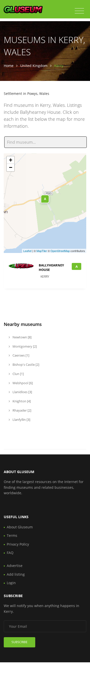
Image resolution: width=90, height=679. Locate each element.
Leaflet (27, 251)
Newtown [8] (22, 337)
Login (11, 582)
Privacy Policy (18, 544)
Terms (12, 535)
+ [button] (10, 160)
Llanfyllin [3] (21, 419)
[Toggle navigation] (79, 11)
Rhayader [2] (21, 410)
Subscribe (20, 642)
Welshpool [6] (22, 383)
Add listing (16, 574)
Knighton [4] (21, 401)
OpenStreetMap (60, 251)
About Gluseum (20, 527)
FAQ (10, 552)
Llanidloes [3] (22, 392)
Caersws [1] (20, 355)
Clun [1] (18, 373)
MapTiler (41, 251)
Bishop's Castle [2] (25, 364)
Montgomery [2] (24, 346)
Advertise (14, 565)
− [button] (10, 167)
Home (9, 65)
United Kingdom (34, 65)
